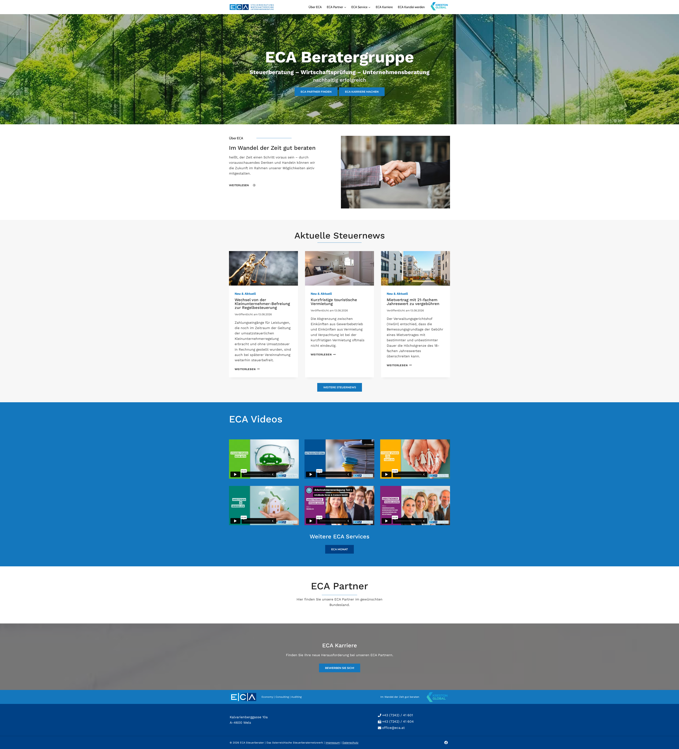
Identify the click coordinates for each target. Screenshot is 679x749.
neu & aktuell (245, 293)
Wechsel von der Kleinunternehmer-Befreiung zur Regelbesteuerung (262, 304)
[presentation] (263, 268)
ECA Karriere (384, 7)
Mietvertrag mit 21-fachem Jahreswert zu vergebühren (413, 302)
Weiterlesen (246, 369)
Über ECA (315, 7)
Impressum (333, 742)
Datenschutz (350, 742)
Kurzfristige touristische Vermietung (334, 302)
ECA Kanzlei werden (411, 7)
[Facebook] (446, 742)
